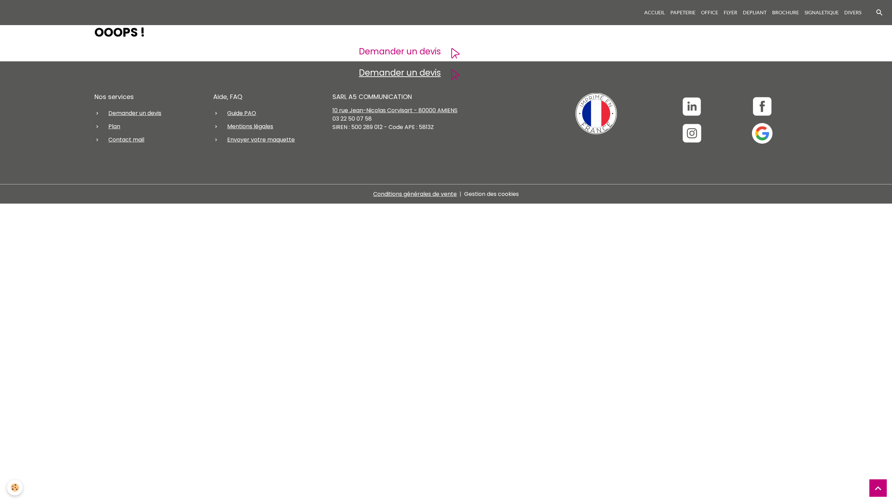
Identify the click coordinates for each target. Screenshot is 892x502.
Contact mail (126, 140)
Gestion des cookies (491, 194)
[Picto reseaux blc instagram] (692, 133)
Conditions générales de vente (415, 194)
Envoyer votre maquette (261, 140)
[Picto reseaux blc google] (762, 133)
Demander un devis (400, 51)
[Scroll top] (878, 488)
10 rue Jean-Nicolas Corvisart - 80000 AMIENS (394, 110)
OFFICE (709, 12)
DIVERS (852, 12)
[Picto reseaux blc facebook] (762, 106)
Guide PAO (241, 113)
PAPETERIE (682, 12)
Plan (114, 126)
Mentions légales (250, 126)
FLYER (730, 12)
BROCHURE (785, 12)
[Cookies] (15, 487)
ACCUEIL (654, 12)
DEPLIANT (755, 12)
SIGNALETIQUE (822, 12)
